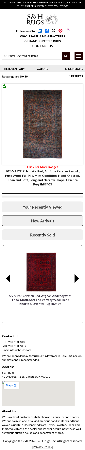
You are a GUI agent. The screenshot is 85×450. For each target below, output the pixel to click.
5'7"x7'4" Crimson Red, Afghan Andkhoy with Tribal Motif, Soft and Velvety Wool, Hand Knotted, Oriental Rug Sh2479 (40, 299)
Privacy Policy (42, 447)
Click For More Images (42, 167)
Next (77, 278)
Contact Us (42, 46)
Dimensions (74, 68)
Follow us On (25, 31)
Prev (8, 278)
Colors (42, 68)
